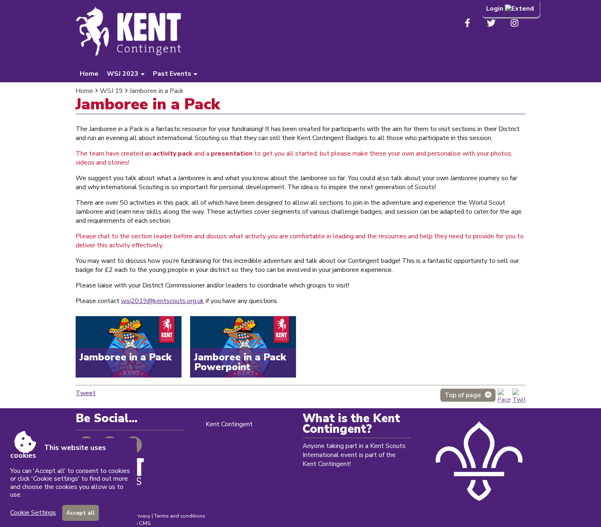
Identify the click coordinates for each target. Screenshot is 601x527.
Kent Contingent (229, 424)
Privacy (141, 516)
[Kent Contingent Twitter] (518, 399)
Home (89, 73)
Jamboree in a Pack (157, 90)
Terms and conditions (179, 516)
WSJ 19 (111, 90)
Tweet (86, 393)
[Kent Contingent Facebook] (504, 399)
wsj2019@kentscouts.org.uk (162, 300)
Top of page (462, 395)
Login (495, 9)
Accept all (80, 513)
